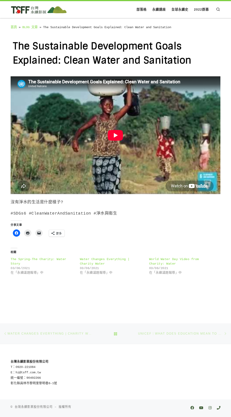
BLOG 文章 (30, 27)
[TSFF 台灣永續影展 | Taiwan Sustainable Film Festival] (39, 9)
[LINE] (218, 408)
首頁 (14, 27)
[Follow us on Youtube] (201, 408)
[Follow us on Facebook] (192, 408)
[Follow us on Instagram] (210, 408)
